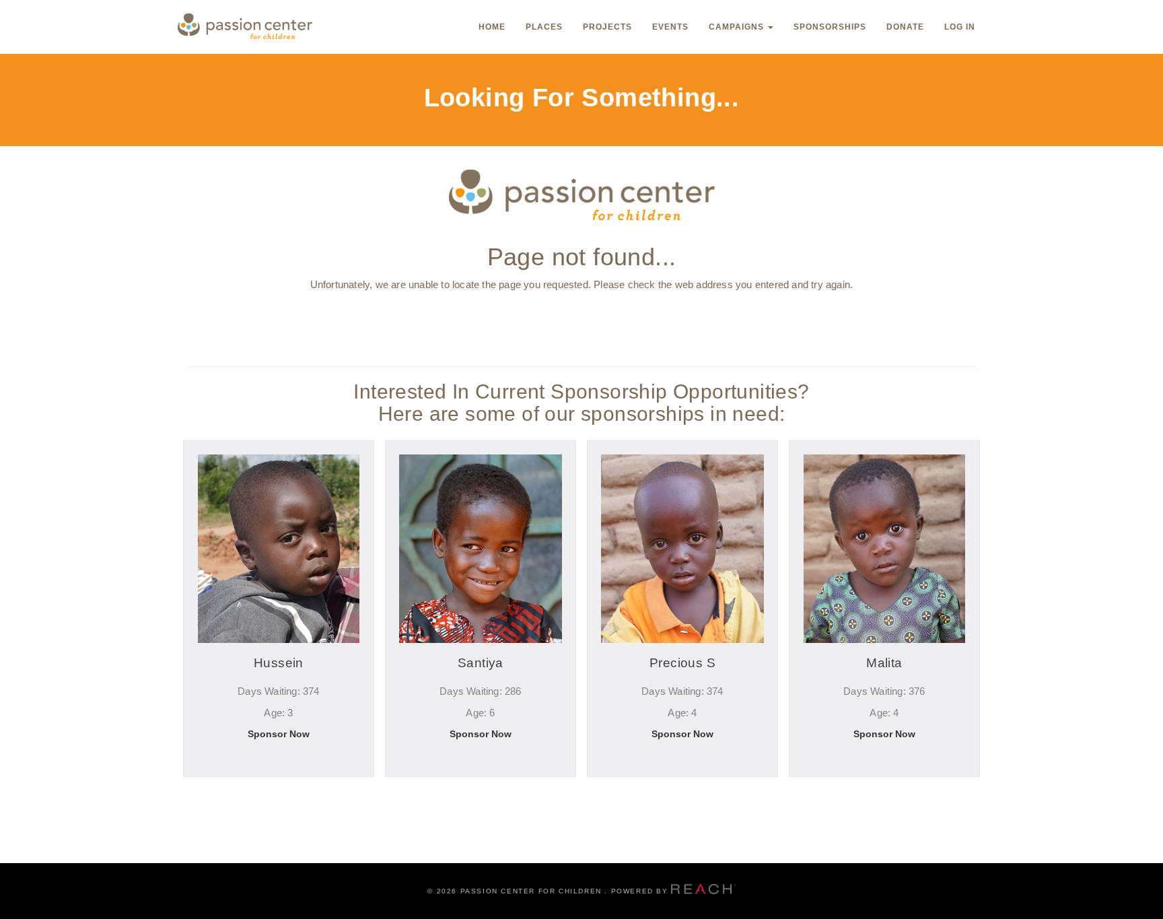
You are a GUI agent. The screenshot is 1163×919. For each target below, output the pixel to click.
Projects (607, 27)
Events (670, 27)
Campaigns (738, 27)
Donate (905, 27)
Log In (959, 27)
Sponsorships (830, 27)
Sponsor (278, 792)
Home (492, 27)
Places (544, 27)
